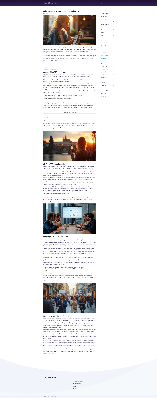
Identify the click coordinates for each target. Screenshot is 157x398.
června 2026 (104, 71)
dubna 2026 (104, 77)
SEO (102, 35)
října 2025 (103, 93)
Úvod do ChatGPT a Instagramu (51, 62)
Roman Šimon (104, 49)
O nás (74, 380)
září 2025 (103, 96)
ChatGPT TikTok (77, 3)
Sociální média (104, 16)
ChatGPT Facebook (88, 3)
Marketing (103, 21)
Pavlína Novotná (105, 45)
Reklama (103, 32)
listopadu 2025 (104, 90)
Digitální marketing (105, 13)
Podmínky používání (78, 381)
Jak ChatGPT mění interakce (50, 65)
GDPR (74, 386)
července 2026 (104, 69)
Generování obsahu (105, 27)
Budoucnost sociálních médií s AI (51, 69)
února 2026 (104, 82)
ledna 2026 (104, 85)
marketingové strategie (55, 109)
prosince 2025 (104, 88)
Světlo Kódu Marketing (50, 3)
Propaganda (103, 29)
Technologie (103, 19)
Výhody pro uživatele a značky (50, 67)
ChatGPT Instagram (99, 3)
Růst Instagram (109, 3)
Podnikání (103, 37)
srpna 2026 (104, 66)
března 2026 (104, 80)
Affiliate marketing (105, 24)
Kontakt (75, 388)
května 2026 (104, 74)
